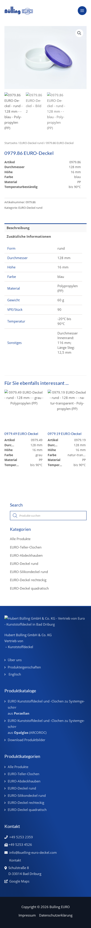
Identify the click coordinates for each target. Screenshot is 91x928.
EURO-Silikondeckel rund (29, 571)
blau (60, 276)
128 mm (63, 258)
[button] (79, 33)
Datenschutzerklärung (55, 915)
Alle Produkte (20, 539)
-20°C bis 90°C (64, 321)
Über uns (15, 660)
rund (61, 248)
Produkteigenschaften (24, 667)
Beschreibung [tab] (18, 228)
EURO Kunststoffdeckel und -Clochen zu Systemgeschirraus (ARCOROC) (46, 726)
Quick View (23, 424)
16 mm (62, 267)
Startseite (10, 143)
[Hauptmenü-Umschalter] (82, 10)
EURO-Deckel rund (31, 143)
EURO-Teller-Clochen (26, 547)
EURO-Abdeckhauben (26, 555)
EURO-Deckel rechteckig (28, 580)
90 (59, 309)
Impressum (27, 915)
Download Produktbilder (26, 740)
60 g (60, 300)
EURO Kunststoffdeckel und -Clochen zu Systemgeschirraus (46, 707)
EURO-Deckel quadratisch (29, 588)
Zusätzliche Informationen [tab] (29, 236)
